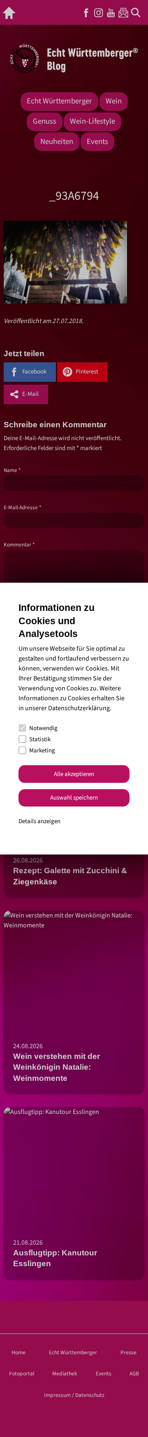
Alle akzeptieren (74, 774)
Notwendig (43, 727)
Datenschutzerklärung (79, 708)
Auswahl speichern (74, 797)
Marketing (42, 750)
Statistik (40, 739)
